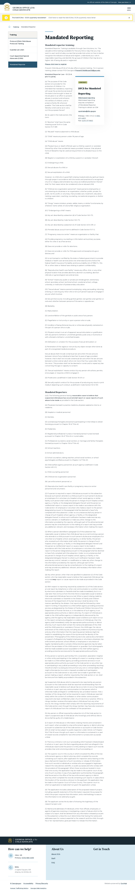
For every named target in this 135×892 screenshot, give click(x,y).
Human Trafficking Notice (19, 888)
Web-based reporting (86, 98)
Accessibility (28, 883)
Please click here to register (56, 64)
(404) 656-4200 (28, 858)
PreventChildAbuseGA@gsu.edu (87, 70)
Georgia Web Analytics (38, 888)
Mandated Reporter (17, 64)
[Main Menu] (129, 9)
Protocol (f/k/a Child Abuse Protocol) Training (20, 42)
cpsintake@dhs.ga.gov (87, 111)
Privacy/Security (42, 883)
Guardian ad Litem (17, 50)
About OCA (55, 854)
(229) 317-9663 (87, 121)
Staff (53, 858)
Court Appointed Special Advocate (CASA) (19, 57)
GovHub (124, 883)
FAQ (53, 863)
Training (16, 27)
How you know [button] (123, 2)
